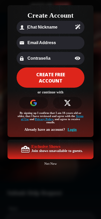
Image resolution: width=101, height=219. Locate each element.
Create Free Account (50, 77)
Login (72, 130)
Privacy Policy (44, 119)
